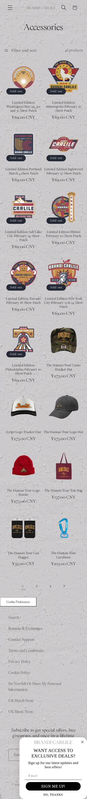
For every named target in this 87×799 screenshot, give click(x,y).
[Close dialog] (82, 742)
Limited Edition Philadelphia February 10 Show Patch (23, 369)
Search (13, 617)
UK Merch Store (21, 700)
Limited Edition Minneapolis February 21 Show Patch (63, 106)
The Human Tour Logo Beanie (23, 492)
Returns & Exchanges (25, 628)
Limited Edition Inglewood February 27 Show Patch (63, 171)
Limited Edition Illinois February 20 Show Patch (63, 234)
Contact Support (21, 639)
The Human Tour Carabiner (63, 555)
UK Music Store (20, 711)
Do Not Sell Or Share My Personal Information (34, 686)
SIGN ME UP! (53, 786)
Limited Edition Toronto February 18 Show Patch (23, 301)
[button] (10, 7)
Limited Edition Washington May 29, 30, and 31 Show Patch (23, 106)
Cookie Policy (19, 672)
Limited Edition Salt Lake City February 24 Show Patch (23, 236)
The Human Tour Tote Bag (64, 490)
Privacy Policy (19, 661)
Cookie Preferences (18, 602)
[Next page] (64, 585)
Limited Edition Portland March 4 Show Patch (23, 171)
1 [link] (23, 585)
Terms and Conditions (25, 650)
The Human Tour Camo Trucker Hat (63, 367)
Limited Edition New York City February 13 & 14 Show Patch (63, 303)
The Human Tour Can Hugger (23, 555)
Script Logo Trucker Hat (23, 432)
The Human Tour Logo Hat (63, 432)
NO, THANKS (53, 794)
